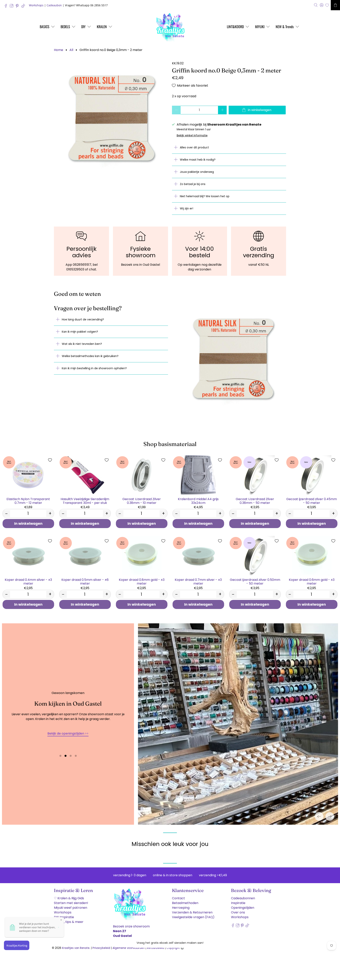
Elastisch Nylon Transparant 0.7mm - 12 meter (28, 501)
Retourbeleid (155, 948)
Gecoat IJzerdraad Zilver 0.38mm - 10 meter (141, 501)
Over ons (238, 912)
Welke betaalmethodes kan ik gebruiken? (90, 356)
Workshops (36, 5)
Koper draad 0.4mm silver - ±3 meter (28, 581)
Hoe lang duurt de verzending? (83, 319)
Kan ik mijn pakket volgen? (80, 332)
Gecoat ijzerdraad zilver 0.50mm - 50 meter (255, 581)
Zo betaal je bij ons (192, 184)
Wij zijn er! (186, 208)
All (71, 50)
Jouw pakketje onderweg (197, 172)
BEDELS (65, 26)
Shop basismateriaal (170, 443)
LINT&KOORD (235, 26)
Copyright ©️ (175, 948)
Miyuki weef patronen (70, 907)
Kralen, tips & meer (68, 922)
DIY (83, 26)
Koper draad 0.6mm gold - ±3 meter (311, 581)
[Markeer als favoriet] (50, 460)
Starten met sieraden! (71, 903)
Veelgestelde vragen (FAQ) (193, 917)
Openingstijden (242, 907)
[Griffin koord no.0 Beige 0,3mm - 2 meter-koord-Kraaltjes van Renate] (111, 118)
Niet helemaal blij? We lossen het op (204, 196)
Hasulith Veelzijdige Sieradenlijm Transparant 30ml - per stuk (85, 501)
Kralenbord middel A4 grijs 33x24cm (198, 501)
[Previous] (319, 816)
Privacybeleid (101, 948)
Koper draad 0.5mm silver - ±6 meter (85, 581)
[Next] (329, 816)
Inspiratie (238, 903)
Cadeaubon (54, 5)
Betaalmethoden (185, 903)
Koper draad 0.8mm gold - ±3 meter (141, 581)
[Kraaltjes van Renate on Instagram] (12, 7)
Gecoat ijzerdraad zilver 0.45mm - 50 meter (311, 501)
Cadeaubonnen (243, 898)
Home (58, 50)
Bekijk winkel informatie (192, 135)
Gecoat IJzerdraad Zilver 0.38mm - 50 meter (255, 501)
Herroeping (180, 907)
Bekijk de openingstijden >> (68, 733)
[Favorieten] (327, 5)
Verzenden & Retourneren (192, 912)
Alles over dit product (194, 147)
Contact (178, 898)
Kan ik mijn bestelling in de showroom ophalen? (94, 368)
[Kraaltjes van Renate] (170, 26)
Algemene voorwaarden (129, 948)
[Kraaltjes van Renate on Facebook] (7, 7)
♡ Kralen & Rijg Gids (69, 898)
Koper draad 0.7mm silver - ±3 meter (198, 581)
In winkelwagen (28, 523)
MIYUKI (259, 26)
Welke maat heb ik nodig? (197, 160)
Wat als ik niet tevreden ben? (82, 344)
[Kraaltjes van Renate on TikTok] (24, 7)
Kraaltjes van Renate (76, 948)
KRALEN (102, 26)
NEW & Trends (285, 26)
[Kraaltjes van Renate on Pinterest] (18, 7)
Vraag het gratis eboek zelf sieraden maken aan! (170, 943)
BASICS (44, 26)
